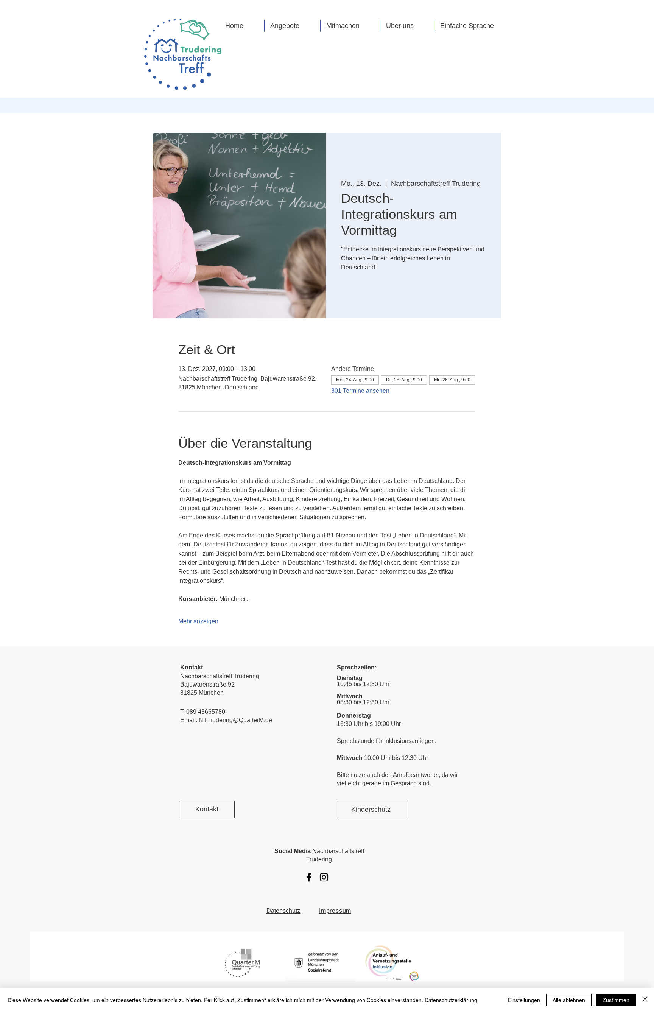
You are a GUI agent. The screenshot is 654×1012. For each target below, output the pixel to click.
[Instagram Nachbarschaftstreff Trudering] (324, 877)
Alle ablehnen (569, 1000)
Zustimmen (616, 1000)
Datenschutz (283, 911)
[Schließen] (644, 1000)
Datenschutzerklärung (451, 1000)
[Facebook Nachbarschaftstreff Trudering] (309, 877)
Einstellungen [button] (524, 1000)
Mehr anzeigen (198, 621)
